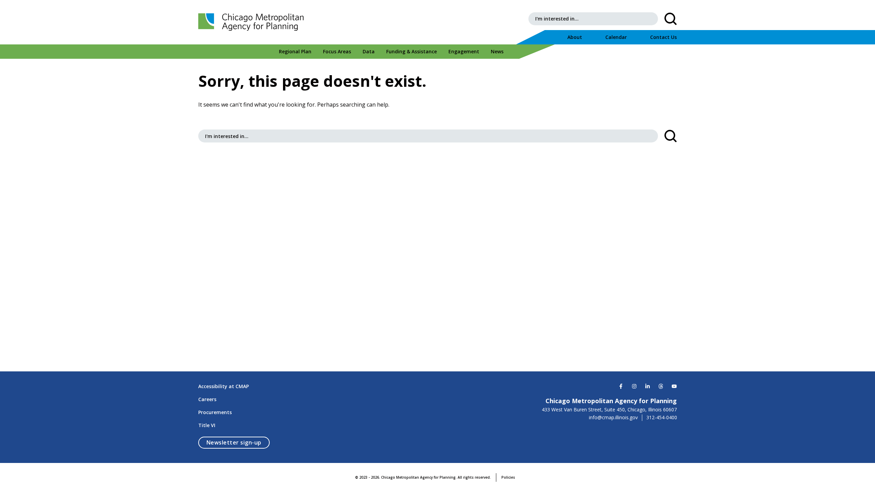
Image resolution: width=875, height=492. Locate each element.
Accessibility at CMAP (223, 386)
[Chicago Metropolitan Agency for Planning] (253, 22)
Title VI (206, 425)
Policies (508, 477)
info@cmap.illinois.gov (613, 417)
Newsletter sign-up (238, 442)
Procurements (215, 412)
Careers (207, 399)
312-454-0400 (661, 417)
